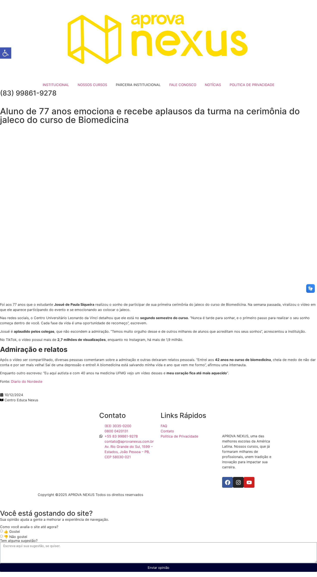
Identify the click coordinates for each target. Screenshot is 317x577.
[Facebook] (227, 482)
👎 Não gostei (15, 537)
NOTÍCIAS (213, 85)
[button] (5, 53)
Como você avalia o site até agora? (29, 526)
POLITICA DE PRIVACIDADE (252, 85)
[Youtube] (249, 482)
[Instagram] (238, 482)
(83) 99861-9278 (28, 93)
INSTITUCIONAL (56, 85)
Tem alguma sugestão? (19, 540)
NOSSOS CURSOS (92, 85)
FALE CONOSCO (182, 85)
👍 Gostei (12, 531)
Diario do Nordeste (26, 381)
